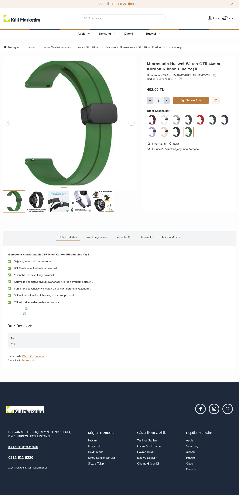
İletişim (92, 440)
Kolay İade (94, 446)
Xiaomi (128, 33)
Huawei (151, 33)
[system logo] (22, 18)
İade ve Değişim (147, 457)
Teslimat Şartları (147, 440)
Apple (81, 33)
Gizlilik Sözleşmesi (149, 446)
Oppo (189, 463)
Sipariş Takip (96, 463)
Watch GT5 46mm (33, 356)
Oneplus (191, 469)
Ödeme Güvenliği (148, 463)
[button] (64, 187)
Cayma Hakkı (145, 452)
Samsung (104, 33)
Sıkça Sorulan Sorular (101, 457)
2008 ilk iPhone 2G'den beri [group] (119, 4)
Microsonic (28, 360)
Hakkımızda (95, 452)
